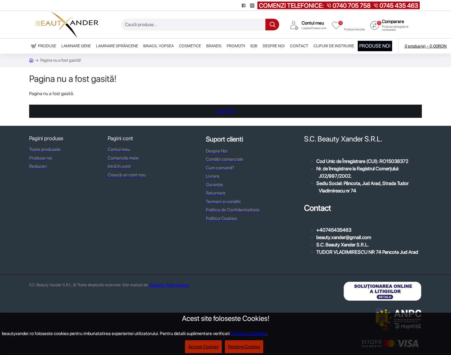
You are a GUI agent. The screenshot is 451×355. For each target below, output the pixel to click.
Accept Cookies (203, 346)
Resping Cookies (244, 346)
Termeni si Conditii (248, 333)
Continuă (226, 111)
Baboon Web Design (169, 285)
